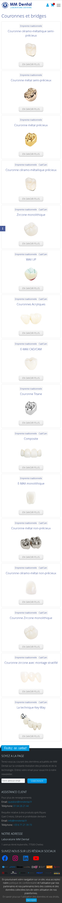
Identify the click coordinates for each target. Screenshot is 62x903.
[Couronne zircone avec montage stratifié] (31, 677)
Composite (31, 439)
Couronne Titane (31, 394)
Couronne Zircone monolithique (31, 618)
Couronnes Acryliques (31, 304)
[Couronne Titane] (31, 408)
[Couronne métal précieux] (31, 139)
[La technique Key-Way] (31, 722)
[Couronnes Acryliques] (31, 319)
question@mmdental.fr (20, 801)
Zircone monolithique (31, 215)
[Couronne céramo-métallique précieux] (31, 184)
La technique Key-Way (31, 707)
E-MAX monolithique (31, 483)
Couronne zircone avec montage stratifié (31, 663)
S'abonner (37, 781)
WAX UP (31, 259)
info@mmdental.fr (17, 820)
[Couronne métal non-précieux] (31, 542)
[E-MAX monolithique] (31, 498)
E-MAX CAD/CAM (31, 349)
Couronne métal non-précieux (31, 528)
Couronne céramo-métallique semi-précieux (31, 33)
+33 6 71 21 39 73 (22, 824)
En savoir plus (31, 64)
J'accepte (31, 900)
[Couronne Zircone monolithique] (31, 632)
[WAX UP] (31, 274)
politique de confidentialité (23, 882)
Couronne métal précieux (31, 125)
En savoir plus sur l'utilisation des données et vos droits (31, 896)
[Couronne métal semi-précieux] (31, 95)
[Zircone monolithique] (31, 229)
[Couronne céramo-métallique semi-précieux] (31, 50)
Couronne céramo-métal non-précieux (31, 573)
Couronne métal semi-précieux (31, 80)
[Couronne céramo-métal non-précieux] (31, 587)
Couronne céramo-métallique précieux (31, 170)
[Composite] (31, 453)
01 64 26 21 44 (21, 806)
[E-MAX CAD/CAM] (31, 363)
